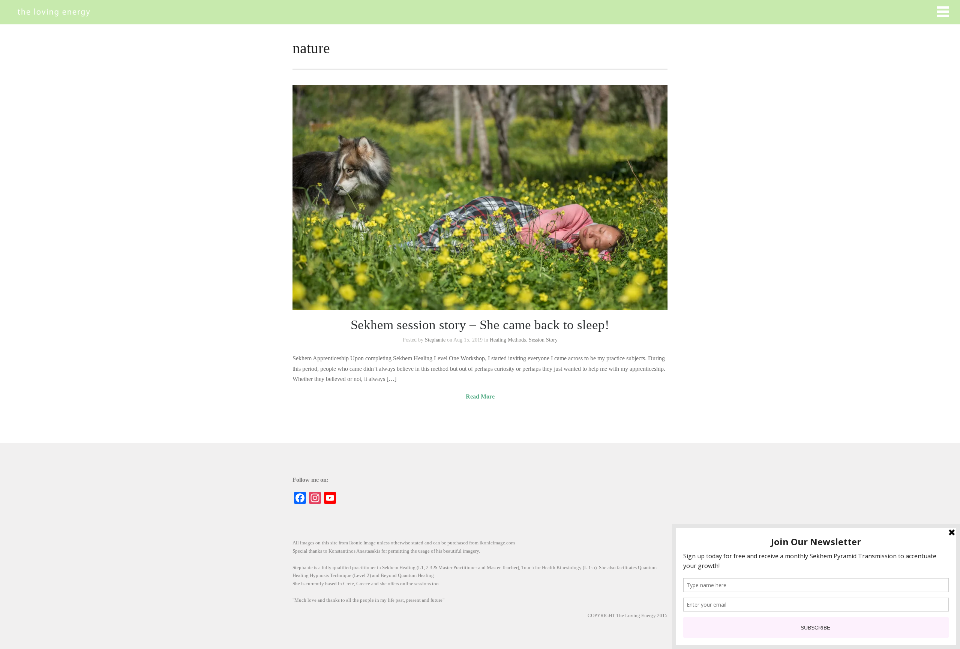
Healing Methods (508, 340)
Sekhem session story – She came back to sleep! (480, 325)
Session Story (543, 340)
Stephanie (435, 340)
